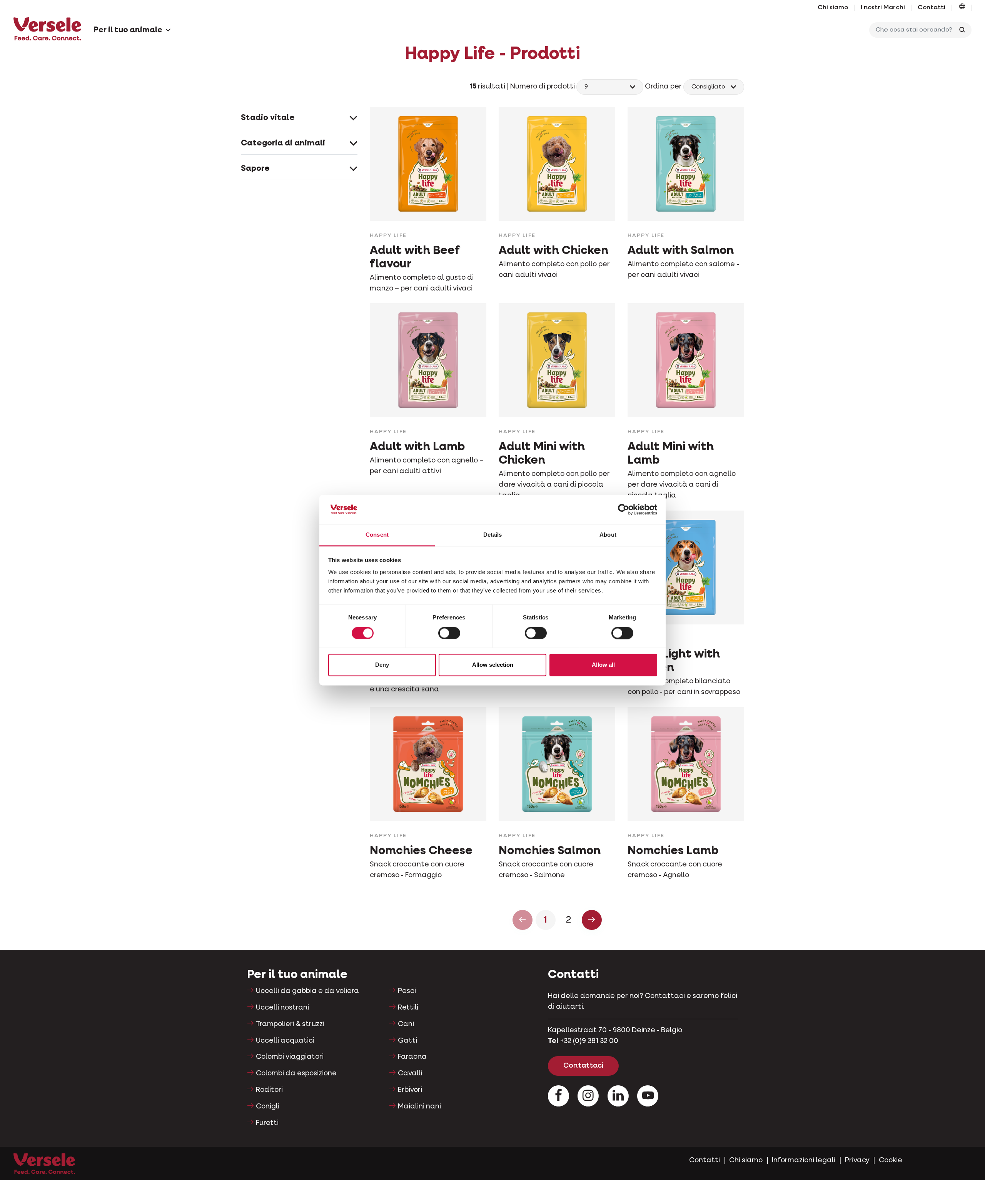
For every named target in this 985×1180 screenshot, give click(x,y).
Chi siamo (833, 8)
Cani (406, 1024)
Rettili (408, 1007)
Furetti (267, 1123)
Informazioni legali (803, 1160)
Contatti (931, 8)
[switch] (449, 633)
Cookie (890, 1160)
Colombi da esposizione (296, 1073)
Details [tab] (492, 535)
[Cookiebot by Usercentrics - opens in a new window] (623, 509)
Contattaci (583, 1065)
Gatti (407, 1040)
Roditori (269, 1090)
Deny (382, 665)
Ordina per (663, 86)
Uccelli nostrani (282, 1007)
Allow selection (492, 665)
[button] (962, 7)
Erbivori (410, 1090)
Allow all (603, 665)
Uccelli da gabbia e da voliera (307, 991)
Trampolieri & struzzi (290, 1024)
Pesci (407, 991)
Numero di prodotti (543, 86)
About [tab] (607, 535)
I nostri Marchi (883, 8)
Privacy (857, 1160)
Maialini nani (419, 1106)
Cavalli (410, 1073)
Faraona (412, 1056)
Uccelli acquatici (285, 1040)
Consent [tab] (377, 535)
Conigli (267, 1106)
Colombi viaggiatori (290, 1056)
